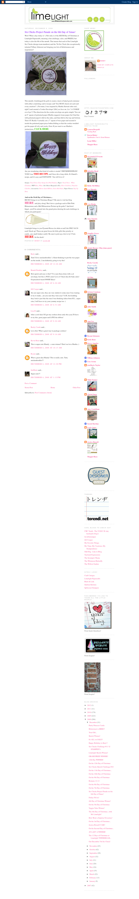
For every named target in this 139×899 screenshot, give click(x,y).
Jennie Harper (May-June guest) (99, 248)
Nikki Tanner (92, 379)
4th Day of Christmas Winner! (100, 801)
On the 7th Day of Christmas (99, 788)
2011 (89, 709)
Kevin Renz (35, 340)
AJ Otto (90, 277)
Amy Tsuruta (92, 218)
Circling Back (91, 131)
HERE (30, 202)
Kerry (33, 254)
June (91, 863)
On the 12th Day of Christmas (99, 763)
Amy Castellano (93, 409)
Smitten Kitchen (90, 584)
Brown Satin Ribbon (45, 188)
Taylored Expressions (92, 555)
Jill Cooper (35, 289)
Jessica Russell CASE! (97, 825)
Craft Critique (89, 575)
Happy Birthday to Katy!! (98, 743)
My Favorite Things (91, 543)
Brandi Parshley (36, 270)
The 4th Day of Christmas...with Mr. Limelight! (100, 813)
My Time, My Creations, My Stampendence (94, 547)
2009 (89, 716)
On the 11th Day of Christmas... (100, 770)
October (92, 849)
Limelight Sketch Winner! (98, 752)
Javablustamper (90, 537)
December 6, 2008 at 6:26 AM (46, 283)
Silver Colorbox (66, 185)
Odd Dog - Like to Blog (93, 551)
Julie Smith (91, 306)
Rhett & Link (89, 581)
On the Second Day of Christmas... (101, 828)
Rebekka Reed (92, 171)
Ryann (33, 354)
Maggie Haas (92, 144)
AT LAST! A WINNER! (97, 832)
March (92, 874)
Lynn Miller (92, 141)
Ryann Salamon (93, 336)
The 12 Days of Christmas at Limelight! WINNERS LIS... (100, 836)
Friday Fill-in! (94, 797)
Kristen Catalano (93, 292)
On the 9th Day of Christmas (99, 777)
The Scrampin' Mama (92, 558)
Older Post (76, 387)
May (91, 867)
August (92, 856)
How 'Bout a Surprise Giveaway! (100, 818)
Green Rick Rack (58, 188)
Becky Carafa (36, 327)
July (91, 860)
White (41, 185)
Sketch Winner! (94, 736)
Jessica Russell (93, 442)
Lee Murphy (92, 189)
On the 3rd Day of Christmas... (100, 821)
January (92, 881)
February (92, 877)
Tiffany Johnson (93, 357)
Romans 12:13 (94, 781)
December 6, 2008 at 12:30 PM (46, 364)
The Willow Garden (91, 564)
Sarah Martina (93, 423)
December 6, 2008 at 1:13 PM (46, 377)
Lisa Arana (91, 361)
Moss (36, 185)
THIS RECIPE (41, 174)
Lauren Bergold (93, 129)
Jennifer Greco (93, 233)
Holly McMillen (93, 185)
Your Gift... (93, 732)
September (93, 853)
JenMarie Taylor (93, 365)
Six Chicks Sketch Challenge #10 (101, 767)
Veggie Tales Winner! (97, 808)
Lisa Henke (91, 204)
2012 (89, 705)
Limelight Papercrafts (92, 578)
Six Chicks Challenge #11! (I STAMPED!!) (99, 747)
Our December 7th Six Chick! (99, 841)
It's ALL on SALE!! (96, 739)
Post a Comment (31, 383)
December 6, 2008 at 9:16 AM (46, 334)
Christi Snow (92, 394)
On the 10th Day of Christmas (99, 774)
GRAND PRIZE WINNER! (98, 756)
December (93, 722)
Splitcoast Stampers (91, 588)
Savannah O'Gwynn (94, 156)
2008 (89, 719)
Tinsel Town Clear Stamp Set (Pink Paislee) (43, 183)
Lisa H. (33, 311)
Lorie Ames (91, 427)
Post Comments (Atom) (43, 392)
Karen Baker (92, 135)
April (91, 870)
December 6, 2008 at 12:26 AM (46, 264)
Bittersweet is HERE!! (97, 729)
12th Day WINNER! (96, 760)
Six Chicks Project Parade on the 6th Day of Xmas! (101, 792)
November (93, 846)
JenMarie (34, 370)
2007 (89, 885)
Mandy (103, 61)
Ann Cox (90, 321)
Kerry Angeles (92, 343)
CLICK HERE (41, 129)
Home (53, 387)
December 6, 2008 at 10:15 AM (46, 347)
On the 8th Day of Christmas (99, 784)
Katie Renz (91, 339)
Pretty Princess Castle (97, 725)
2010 (89, 712)
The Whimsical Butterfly (93, 561)
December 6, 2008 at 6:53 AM (46, 305)
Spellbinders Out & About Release (98, 137)
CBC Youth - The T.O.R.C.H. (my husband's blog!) (96, 532)
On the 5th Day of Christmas (99, 804)
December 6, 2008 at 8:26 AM (46, 321)
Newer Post (29, 387)
